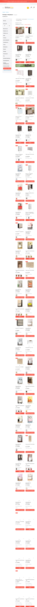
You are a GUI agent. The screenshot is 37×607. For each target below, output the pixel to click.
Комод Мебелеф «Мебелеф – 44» (20, 309)
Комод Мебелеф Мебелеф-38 (18, 290)
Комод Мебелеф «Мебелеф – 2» (30, 387)
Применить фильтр (7, 68)
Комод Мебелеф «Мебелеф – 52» (30, 464)
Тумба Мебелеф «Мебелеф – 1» (20, 98)
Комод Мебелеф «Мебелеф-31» (28, 425)
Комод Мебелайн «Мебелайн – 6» (18, 55)
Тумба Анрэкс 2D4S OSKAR (30, 270)
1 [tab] (19, 34)
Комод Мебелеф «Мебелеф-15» (18, 213)
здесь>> (28, 1)
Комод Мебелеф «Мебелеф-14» (28, 503)
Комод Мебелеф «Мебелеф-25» (28, 541)
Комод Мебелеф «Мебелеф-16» (18, 387)
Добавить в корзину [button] (20, 42)
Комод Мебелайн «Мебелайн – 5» (18, 135)
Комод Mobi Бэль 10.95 (29, 347)
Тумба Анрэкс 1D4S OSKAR (20, 521)
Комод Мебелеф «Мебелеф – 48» (30, 580)
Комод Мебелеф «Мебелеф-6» (18, 174)
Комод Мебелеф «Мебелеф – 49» (20, 561)
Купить (20, 62)
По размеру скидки (19, 20)
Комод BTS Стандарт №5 (19, 231)
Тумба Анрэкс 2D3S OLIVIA (30, 154)
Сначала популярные (30, 19)
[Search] (30, 4)
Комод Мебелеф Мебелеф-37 (18, 348)
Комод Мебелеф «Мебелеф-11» (28, 522)
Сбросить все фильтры (7, 70)
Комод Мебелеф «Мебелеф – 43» (20, 271)
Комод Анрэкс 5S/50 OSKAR (30, 444)
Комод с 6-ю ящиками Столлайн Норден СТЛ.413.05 (19, 155)
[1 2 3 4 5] (20, 49)
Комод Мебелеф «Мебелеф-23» (18, 193)
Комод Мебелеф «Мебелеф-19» (18, 541)
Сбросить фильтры (28, 24)
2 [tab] (29, 34)
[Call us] (28, 8)
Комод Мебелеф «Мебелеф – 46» (20, 599)
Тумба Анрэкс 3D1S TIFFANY (20, 78)
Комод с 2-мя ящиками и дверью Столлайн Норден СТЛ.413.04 (30, 213)
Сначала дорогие (24, 19)
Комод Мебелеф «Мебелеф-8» (18, 445)
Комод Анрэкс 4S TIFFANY (30, 97)
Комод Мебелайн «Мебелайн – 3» (18, 464)
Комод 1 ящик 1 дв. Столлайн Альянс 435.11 (19, 580)
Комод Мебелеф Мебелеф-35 (28, 483)
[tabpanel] (20, 30)
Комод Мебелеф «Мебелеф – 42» (20, 406)
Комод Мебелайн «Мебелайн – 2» (28, 55)
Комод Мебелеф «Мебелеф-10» (28, 561)
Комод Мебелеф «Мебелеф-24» (18, 483)
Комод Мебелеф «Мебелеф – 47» (30, 599)
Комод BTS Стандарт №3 (29, 116)
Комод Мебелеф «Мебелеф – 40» (30, 251)
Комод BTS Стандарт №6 (19, 328)
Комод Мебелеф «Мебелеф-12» (28, 290)
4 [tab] (30, 34)
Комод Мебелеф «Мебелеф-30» (28, 329)
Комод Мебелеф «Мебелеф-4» (18, 251)
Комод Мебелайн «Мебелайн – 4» (28, 135)
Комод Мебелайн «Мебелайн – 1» (28, 79)
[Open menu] (3, 8)
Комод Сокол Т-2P (18, 116)
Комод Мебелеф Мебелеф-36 (28, 309)
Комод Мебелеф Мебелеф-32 (28, 367)
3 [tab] (20, 34)
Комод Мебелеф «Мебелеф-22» (28, 406)
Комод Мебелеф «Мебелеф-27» (28, 232)
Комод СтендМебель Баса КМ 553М (30, 193)
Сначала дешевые (18, 19)
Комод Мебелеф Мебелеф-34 (18, 503)
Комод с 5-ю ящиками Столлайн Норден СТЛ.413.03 (29, 174)
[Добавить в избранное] (23, 33)
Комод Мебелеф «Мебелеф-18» (18, 425)
